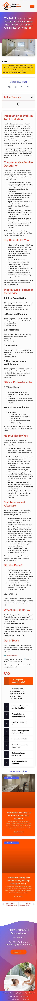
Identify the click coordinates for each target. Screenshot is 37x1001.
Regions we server (11, 655)
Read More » (18, 832)
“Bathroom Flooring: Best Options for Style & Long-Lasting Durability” (18, 880)
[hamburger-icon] (32, 6)
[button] (9, 86)
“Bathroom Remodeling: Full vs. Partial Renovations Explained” (18, 815)
